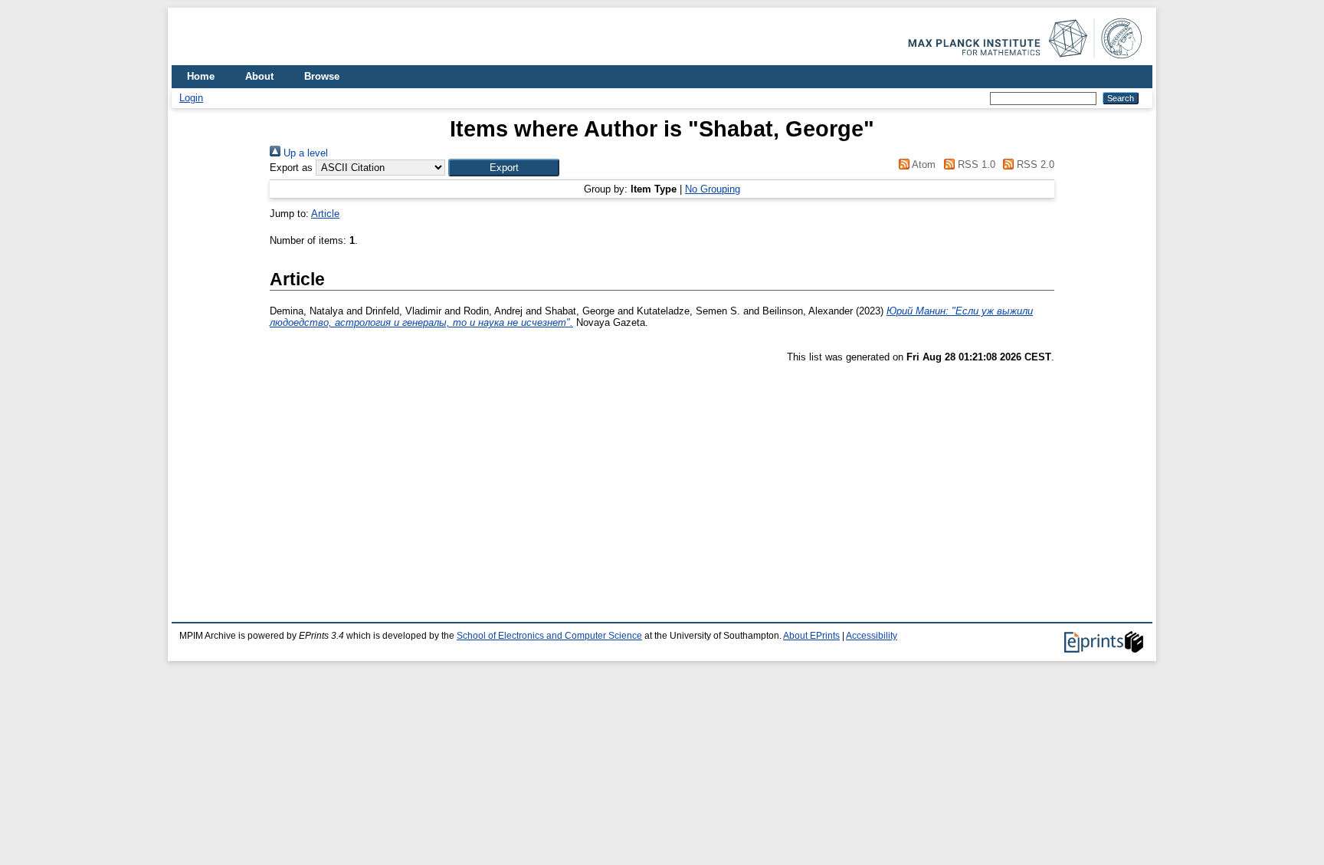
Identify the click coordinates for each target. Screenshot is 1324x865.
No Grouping (712, 189)
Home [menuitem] (201, 76)
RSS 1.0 (975, 164)
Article (325, 213)
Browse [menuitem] (321, 76)
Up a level (304, 153)
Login (191, 98)
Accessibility (871, 635)
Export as (291, 167)
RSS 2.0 (1034, 164)
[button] (503, 167)
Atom (922, 164)
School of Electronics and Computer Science (549, 635)
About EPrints (811, 635)
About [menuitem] (259, 76)
